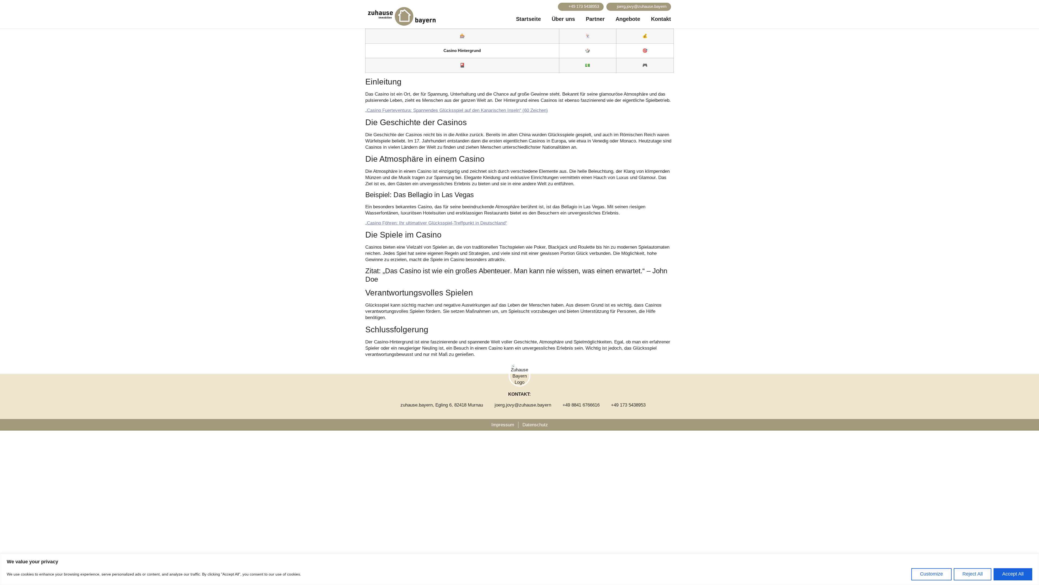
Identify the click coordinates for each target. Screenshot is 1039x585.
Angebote (628, 19)
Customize (931, 574)
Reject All (972, 574)
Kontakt (661, 19)
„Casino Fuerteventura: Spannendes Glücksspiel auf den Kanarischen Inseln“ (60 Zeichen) (456, 110)
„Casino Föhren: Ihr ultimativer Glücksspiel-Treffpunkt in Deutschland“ (436, 223)
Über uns (563, 19)
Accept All (1013, 574)
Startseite (528, 19)
